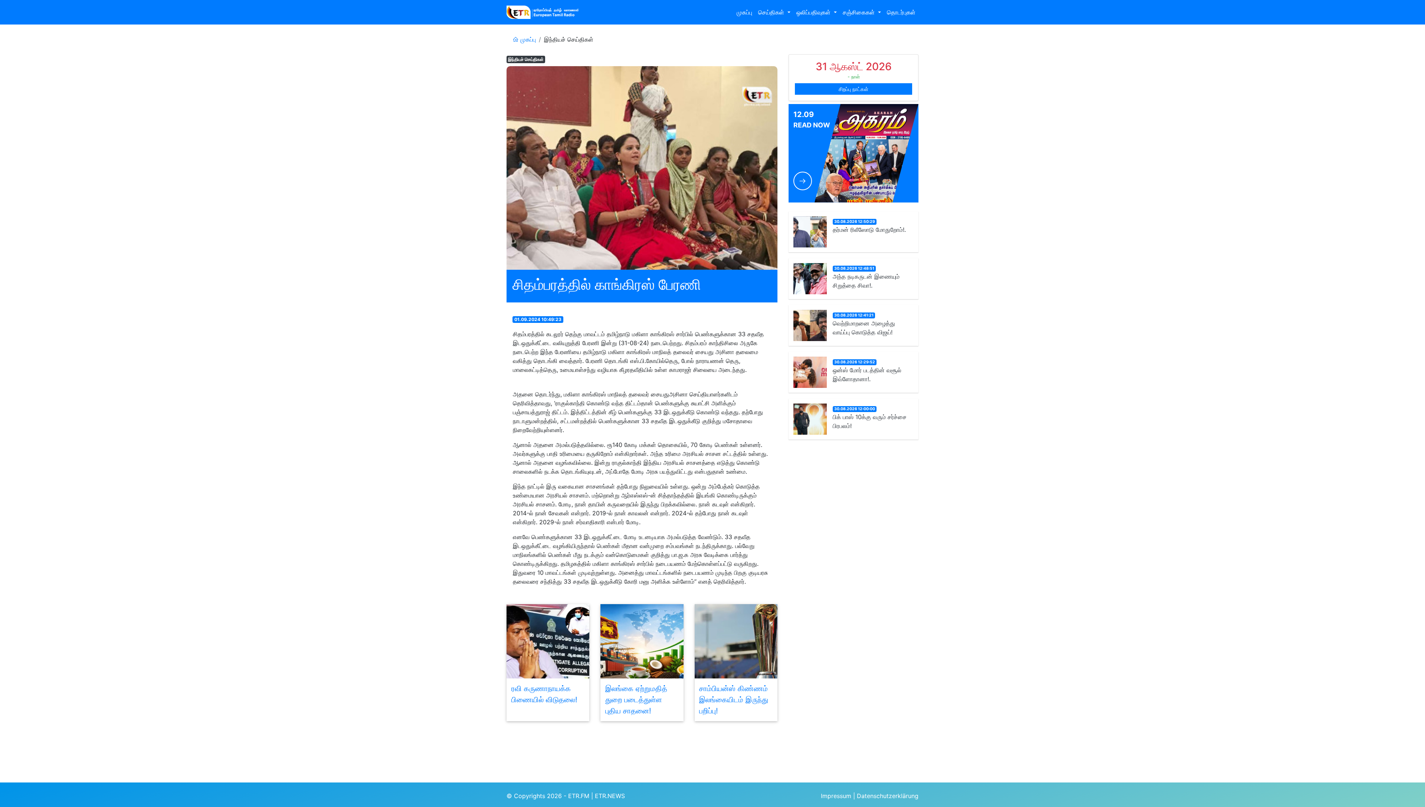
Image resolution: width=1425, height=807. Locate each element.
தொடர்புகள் (901, 12)
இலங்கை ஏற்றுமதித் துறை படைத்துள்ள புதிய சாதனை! (636, 699)
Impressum (836, 796)
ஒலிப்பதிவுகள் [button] (814, 12)
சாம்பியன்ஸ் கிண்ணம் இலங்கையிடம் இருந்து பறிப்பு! (733, 699)
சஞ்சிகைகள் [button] (860, 12)
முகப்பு (744, 12)
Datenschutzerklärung (887, 796)
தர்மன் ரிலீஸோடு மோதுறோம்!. (869, 229)
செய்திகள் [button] (772, 12)
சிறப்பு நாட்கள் (853, 89)
